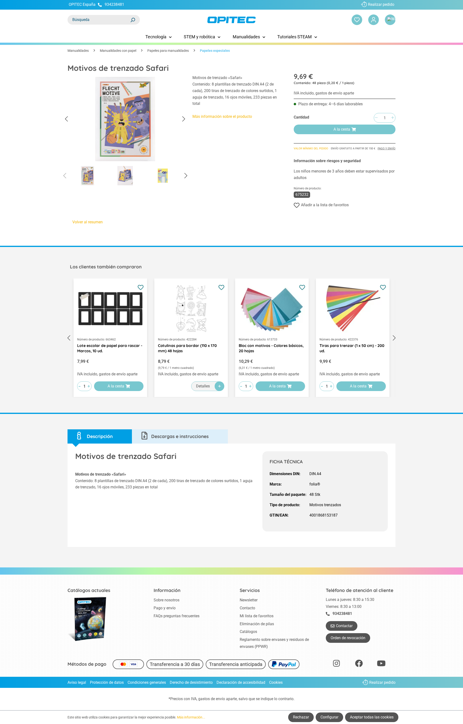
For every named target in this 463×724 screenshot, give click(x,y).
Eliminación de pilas (257, 624)
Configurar (329, 717)
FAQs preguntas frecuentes (176, 616)
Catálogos (248, 631)
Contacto (247, 608)
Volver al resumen (87, 222)
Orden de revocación (348, 638)
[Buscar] (132, 20)
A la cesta (342, 129)
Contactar (344, 626)
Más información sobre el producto (222, 116)
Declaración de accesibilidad (241, 682)
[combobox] (99, 20)
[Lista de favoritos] (357, 19)
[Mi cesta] (390, 19)
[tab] (100, 436)
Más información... (191, 717)
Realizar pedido (381, 4)
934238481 (114, 4)
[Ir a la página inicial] (231, 20)
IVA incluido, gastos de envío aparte (324, 93)
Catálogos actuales (89, 590)
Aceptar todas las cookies (372, 717)
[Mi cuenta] (373, 19)
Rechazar (301, 717)
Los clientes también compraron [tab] (106, 267)
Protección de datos (107, 682)
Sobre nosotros (166, 600)
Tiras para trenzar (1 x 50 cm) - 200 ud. (352, 348)
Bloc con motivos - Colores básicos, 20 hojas (271, 348)
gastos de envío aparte (217, 699)
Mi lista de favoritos (256, 616)
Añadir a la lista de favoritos (325, 205)
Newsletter (249, 600)
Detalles (203, 386)
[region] (125, 131)
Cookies (276, 682)
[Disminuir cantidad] (376, 118)
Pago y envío (386, 148)
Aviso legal (77, 682)
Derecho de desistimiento (191, 682)
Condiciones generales (147, 682)
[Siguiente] (183, 119)
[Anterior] (66, 119)
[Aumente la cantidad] (392, 118)
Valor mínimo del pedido (311, 148)
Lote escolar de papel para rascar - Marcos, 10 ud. (109, 348)
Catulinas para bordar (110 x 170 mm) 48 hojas (187, 348)
